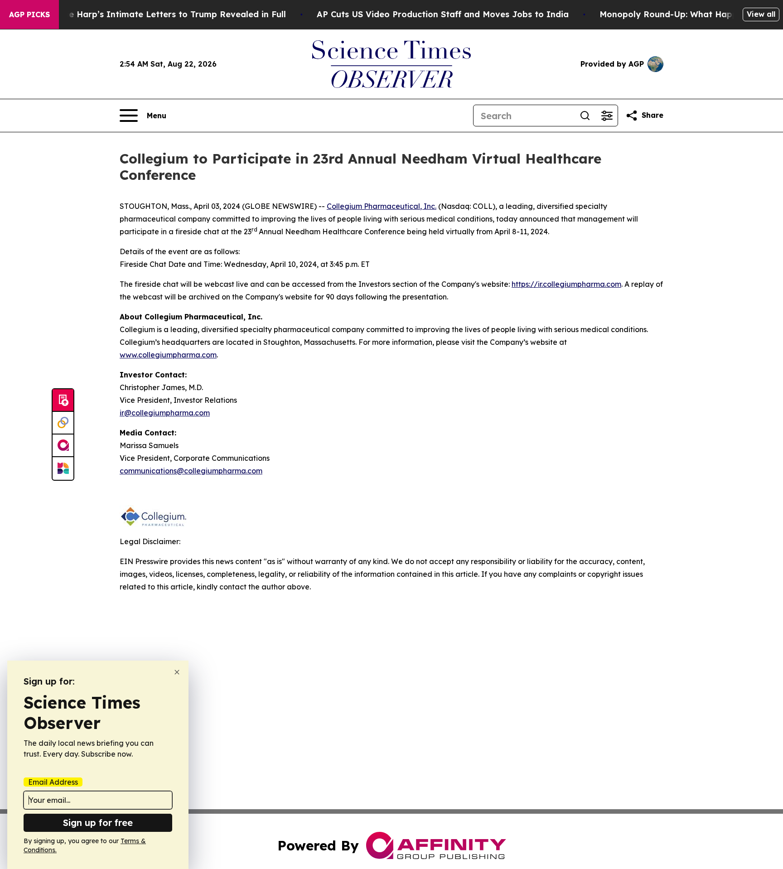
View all (761, 14)
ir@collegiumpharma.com (165, 412)
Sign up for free (98, 822)
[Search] (585, 115)
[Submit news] (63, 400)
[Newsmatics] (63, 468)
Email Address (53, 782)
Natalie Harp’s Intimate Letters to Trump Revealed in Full (164, 14)
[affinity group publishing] (63, 445)
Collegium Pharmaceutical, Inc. (381, 206)
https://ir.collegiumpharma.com (566, 284)
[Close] (177, 672)
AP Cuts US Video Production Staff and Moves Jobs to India (443, 14)
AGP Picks (29, 14)
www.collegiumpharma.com (168, 354)
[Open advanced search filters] (607, 115)
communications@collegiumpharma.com (191, 470)
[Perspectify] (63, 423)
